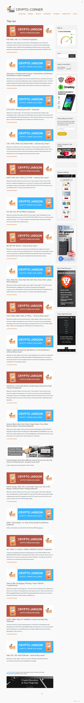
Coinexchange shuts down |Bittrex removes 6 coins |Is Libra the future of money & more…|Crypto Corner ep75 (29, 461)
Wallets (38, 13)
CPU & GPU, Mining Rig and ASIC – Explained (23, 109)
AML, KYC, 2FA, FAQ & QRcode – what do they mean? (26, 655)
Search (59, 53)
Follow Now (62, 134)
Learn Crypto (66, 13)
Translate (68, 69)
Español (30, 13)
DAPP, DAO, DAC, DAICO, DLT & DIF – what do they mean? (28, 178)
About (75, 13)
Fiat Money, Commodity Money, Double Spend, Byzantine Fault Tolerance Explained (29, 387)
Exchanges (47, 13)
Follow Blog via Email (65, 118)
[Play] (59, 157)
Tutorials (56, 13)
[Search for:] (82, 2)
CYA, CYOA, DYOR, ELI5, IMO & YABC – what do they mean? (28, 144)
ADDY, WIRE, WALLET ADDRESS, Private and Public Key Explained (27, 620)
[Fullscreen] (73, 157)
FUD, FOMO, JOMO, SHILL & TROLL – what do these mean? (28, 316)
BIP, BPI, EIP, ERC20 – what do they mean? (22, 246)
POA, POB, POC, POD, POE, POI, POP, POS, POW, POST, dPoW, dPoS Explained (29, 281)
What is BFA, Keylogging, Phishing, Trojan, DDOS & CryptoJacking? (25, 584)
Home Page (22, 13)
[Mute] (71, 157)
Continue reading (12, 52)
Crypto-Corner (29, 10)
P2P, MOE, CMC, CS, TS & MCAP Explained (22, 39)
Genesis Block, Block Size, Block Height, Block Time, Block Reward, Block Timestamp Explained (27, 425)
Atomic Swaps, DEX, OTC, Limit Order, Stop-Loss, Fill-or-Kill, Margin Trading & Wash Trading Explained (28, 488)
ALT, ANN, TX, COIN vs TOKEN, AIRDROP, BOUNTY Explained (29, 549)
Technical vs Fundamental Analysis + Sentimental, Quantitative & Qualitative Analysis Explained (30, 74)
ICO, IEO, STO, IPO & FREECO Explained (21, 212)
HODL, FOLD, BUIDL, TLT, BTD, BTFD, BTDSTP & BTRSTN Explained (27, 524)
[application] (66, 153)
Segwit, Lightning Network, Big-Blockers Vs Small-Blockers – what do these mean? (29, 351)
